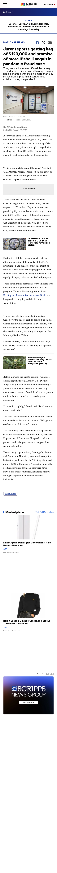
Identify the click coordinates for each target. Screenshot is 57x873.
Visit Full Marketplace (45, 512)
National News (14, 42)
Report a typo (10, 494)
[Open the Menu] (4, 4)
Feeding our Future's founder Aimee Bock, (24, 295)
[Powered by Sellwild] (50, 674)
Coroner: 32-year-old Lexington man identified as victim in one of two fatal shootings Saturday (28, 26)
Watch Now (49, 4)
